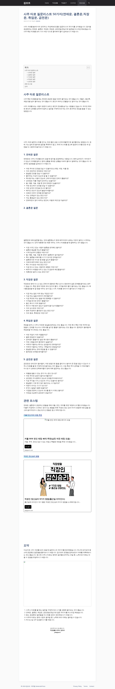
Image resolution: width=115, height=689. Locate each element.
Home (47, 3)
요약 (26, 86)
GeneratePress (40, 686)
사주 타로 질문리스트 (31, 70)
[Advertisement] (57, 47)
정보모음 (82, 3)
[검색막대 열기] (89, 3)
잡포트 (27, 2)
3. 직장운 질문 (31, 77)
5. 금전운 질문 (31, 81)
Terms (85, 686)
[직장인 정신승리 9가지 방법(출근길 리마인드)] (57, 486)
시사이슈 (73, 3)
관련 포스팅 (28, 84)
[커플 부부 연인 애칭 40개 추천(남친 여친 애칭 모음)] (57, 435)
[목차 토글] (87, 67)
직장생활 (55, 3)
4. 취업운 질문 (31, 79)
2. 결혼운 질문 (31, 75)
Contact (91, 686)
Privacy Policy (77, 686)
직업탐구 (64, 3)
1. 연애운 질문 (31, 72)
